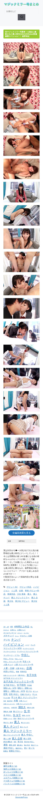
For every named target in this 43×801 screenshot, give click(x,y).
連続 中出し (8, 748)
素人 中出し (27, 734)
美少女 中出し (29, 742)
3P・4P (6, 627)
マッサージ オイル (9, 651)
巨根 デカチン (25, 694)
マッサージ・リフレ (11, 655)
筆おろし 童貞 (8, 722)
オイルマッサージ (9, 633)
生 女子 (17, 715)
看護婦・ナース (7, 718)
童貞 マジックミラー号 (26, 718)
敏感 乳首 (9, 701)
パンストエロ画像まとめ (14, 784)
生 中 (27, 711)
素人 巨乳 (27, 738)
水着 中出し (6, 707)
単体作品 (11, 594)
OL (32, 627)
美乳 (15, 742)
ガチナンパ (8, 636)
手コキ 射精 (6, 698)
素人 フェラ (24, 727)
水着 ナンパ (23, 701)
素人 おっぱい (25, 722)
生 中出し (7, 715)
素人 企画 (17, 738)
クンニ (17, 636)
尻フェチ (35, 691)
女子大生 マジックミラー (13, 678)
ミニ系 (14, 590)
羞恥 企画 (12, 745)
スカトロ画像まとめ (12, 775)
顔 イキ (32, 748)
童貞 (14, 718)
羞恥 (5, 744)
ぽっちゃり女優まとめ (13, 772)
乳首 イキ (27, 662)
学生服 (29, 685)
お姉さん (13, 630)
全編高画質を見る (21, 532)
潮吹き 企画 (30, 707)
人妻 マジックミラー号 (23, 664)
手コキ (34, 694)
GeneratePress (21, 797)
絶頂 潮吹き (7, 742)
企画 (21, 590)
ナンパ (15, 639)
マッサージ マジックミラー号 (27, 651)
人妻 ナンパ (8, 665)
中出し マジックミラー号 (12, 662)
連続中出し (19, 748)
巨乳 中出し (14, 694)
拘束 (4, 701)
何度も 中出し (9, 671)
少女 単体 (21, 594)
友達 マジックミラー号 (9, 675)
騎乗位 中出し (15, 751)
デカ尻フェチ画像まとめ (14, 781)
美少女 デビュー (22, 601)
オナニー (19, 633)
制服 (17, 672)
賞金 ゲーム (34, 745)
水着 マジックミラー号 (24, 704)
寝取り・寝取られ (24, 688)
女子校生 (21, 685)
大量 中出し (21, 675)
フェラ (33, 645)
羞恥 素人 (20, 745)
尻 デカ (29, 691)
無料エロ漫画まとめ (12, 769)
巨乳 (5, 694)
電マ (26, 748)
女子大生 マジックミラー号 (18, 681)
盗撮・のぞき (26, 715)
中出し (25, 655)
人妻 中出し (20, 668)
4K (11, 626)
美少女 (10, 601)
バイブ (27, 645)
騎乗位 (5, 751)
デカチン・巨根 (26, 636)
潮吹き (22, 707)
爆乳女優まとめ (10, 766)
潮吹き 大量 (7, 712)
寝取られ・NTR (9, 688)
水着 (16, 700)
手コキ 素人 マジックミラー (24, 697)
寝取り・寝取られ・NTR (14, 691)
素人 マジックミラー (20, 598)
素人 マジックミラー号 (11, 735)
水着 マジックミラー (9, 704)
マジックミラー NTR (12, 648)
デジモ (6, 640)
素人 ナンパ (11, 726)
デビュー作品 (25, 587)
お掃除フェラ (21, 630)
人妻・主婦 (8, 668)
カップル (26, 633)
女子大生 (32, 674)
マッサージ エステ (28, 648)
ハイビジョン (13, 644)
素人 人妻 (7, 739)
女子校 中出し (9, 685)
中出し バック (19, 659)
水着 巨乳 (14, 707)
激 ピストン (18, 711)
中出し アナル (8, 659)
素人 (29, 594)
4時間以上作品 (21, 626)
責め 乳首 (27, 745)
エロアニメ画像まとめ (13, 778)
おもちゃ (6, 630)
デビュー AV (12, 587)
